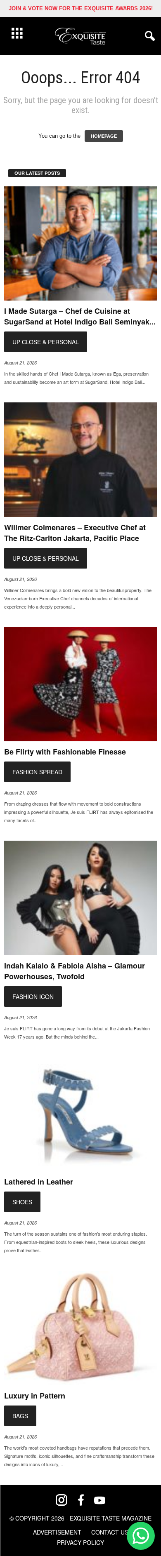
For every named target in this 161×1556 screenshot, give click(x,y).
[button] (148, 36)
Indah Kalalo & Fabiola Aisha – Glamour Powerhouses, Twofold (74, 971)
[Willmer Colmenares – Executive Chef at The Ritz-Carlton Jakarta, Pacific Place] (80, 459)
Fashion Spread (37, 772)
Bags (20, 1416)
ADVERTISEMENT (57, 1532)
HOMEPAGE (104, 136)
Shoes (22, 1202)
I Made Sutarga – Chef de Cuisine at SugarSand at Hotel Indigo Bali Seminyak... (80, 316)
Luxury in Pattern (34, 1395)
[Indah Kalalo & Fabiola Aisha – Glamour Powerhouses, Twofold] (80, 898)
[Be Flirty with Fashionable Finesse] (80, 684)
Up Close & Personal (45, 342)
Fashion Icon (33, 996)
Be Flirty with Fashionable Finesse (65, 751)
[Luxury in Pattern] (80, 1328)
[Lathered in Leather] (80, 1114)
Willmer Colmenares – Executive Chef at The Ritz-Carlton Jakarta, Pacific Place (75, 532)
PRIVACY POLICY (80, 1542)
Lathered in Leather (38, 1181)
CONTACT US (109, 1532)
